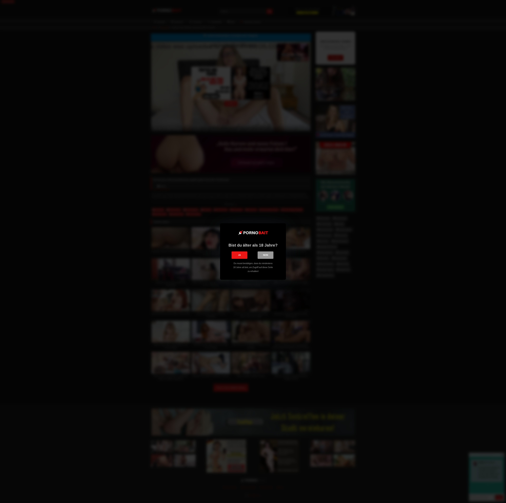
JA (239, 255)
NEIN (265, 255)
